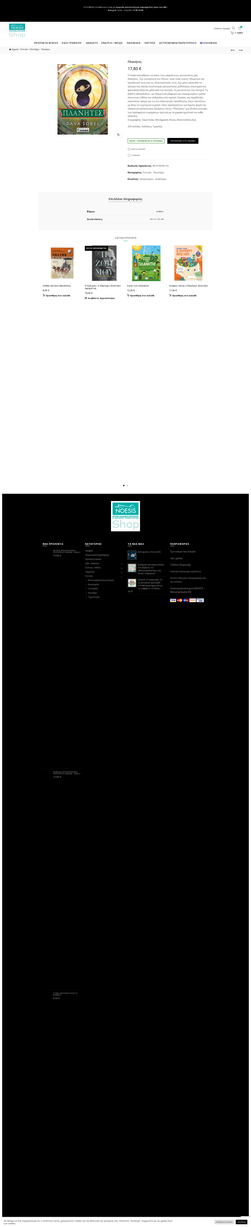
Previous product (233, 50)
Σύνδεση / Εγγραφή (222, 28)
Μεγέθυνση (118, 135)
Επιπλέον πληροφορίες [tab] (125, 199)
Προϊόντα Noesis (46, 43)
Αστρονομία (146, 179)
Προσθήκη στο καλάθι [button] (58, 295)
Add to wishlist (138, 149)
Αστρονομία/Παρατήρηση (178, 43)
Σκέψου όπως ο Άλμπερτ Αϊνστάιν (188, 285)
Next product (240, 50)
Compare (135, 155)
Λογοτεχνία (93, 584)
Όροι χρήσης (176, 558)
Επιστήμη (34, 49)
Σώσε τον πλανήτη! (138, 285)
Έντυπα (24, 49)
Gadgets (92, 43)
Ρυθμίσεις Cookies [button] (224, 1222)
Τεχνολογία (93, 597)
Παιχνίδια (89, 571)
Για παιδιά (93, 588)
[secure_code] (193, 600)
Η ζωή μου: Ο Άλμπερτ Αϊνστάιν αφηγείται (103, 287)
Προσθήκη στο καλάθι (182, 140)
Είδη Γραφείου (92, 563)
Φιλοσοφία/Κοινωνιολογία (101, 580)
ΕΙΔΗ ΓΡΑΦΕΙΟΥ (72, 43)
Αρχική (15, 49)
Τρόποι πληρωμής (180, 564)
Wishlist (241, 27)
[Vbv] (200, 600)
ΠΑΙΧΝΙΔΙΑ (133, 43)
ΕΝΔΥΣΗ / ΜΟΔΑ (111, 43)
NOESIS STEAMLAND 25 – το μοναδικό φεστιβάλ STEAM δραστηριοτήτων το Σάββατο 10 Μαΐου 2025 (146, 585)
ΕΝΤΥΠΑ (150, 43)
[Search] (233, 28)
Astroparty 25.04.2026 (149, 551)
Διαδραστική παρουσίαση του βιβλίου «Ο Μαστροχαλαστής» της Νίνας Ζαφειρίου (151, 569)
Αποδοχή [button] (241, 1222)
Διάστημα (160, 179)
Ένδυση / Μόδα (92, 567)
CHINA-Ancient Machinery (57, 285)
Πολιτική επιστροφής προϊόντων (185, 571)
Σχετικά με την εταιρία (182, 551)
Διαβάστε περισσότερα (101, 298)
